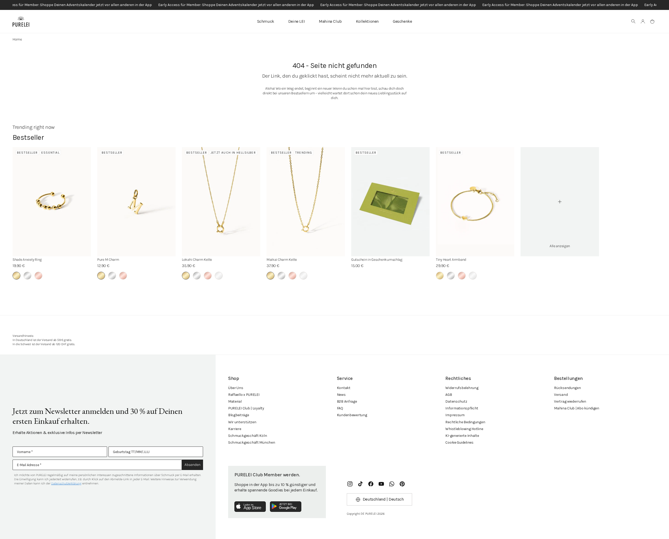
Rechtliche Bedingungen (465, 422)
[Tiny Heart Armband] (475, 201)
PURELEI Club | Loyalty (246, 408)
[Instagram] (350, 484)
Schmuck (265, 21)
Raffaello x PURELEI (243, 394)
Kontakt (343, 388)
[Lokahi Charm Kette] (221, 201)
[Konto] (643, 21)
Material (235, 401)
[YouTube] (381, 484)
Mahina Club (330, 21)
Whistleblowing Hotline (464, 429)
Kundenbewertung (352, 415)
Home (17, 39)
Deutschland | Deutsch (383, 499)
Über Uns (235, 388)
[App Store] (250, 506)
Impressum (454, 415)
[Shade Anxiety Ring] (52, 201)
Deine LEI (296, 21)
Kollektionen (367, 21)
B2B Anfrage (347, 401)
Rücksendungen (567, 388)
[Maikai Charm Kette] (306, 201)
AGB (448, 394)
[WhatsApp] (392, 484)
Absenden (192, 464)
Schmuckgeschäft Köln (247, 435)
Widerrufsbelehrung (461, 388)
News (341, 394)
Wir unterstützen (242, 422)
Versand (561, 394)
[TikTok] (360, 484)
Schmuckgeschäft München (251, 442)
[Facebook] (371, 484)
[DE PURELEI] (21, 21)
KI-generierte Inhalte (462, 435)
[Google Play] (285, 506)
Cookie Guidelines (459, 442)
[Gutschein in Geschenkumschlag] (390, 201)
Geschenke (402, 21)
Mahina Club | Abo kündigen (576, 408)
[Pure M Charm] (136, 201)
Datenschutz (456, 401)
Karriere (234, 429)
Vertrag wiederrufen (570, 401)
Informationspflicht (461, 408)
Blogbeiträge (238, 415)
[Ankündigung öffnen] (334, 5)
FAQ (340, 408)
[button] (633, 21)
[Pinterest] (402, 484)
